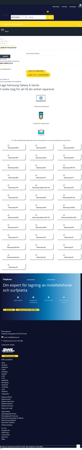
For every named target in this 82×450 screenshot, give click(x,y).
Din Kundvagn (9, 356)
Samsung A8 (41, 247)
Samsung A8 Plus (13, 247)
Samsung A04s (69, 148)
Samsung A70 (13, 188)
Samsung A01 (41, 168)
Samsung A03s (41, 158)
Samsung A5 (68, 257)
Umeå (3, 369)
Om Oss (4, 428)
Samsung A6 (41, 257)
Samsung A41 (13, 207)
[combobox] (40, 17)
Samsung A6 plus (13, 257)
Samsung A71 (69, 178)
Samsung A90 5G (69, 168)
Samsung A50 (41, 197)
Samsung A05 (41, 148)
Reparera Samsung (8, 401)
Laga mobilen (4, 41)
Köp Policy (5, 437)
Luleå (3, 376)
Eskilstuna (5, 367)
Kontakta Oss (6, 430)
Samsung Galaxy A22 (68, 217)
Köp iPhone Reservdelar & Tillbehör (13, 418)
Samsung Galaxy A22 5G (41, 217)
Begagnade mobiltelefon (33, 301)
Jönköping (5, 387)
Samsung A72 (41, 178)
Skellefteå (5, 380)
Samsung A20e (41, 227)
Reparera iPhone (7, 397)
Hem (1, 39)
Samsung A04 (13, 158)
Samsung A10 (41, 237)
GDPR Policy (5, 432)
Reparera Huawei (7, 403)
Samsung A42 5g (69, 197)
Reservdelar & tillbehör (64, 301)
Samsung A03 (69, 158)
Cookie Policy (6, 435)
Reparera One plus (7, 406)
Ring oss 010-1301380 (27, 310)
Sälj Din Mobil (6, 411)
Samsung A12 (13, 237)
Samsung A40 (41, 207)
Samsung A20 (69, 227)
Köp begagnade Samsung (10, 416)
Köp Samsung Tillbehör (9, 420)
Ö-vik (3, 378)
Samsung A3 (13, 267)
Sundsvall (5, 385)
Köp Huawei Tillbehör (8, 422)
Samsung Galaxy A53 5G (41, 188)
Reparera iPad (6, 399)
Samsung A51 (13, 197)
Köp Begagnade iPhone (9, 414)
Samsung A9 (68, 237)
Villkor (3, 439)
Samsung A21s (13, 227)
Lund (3, 389)
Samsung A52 (69, 188)
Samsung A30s (13, 217)
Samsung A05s (13, 148)
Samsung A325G (69, 207)
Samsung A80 (13, 178)
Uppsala (4, 374)
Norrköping (5, 382)
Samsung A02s (13, 168)
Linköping (5, 371)
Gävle (3, 363)
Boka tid (9, 310)
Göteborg (4, 391)
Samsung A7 (68, 247)
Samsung (3, 43)
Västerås (4, 365)
